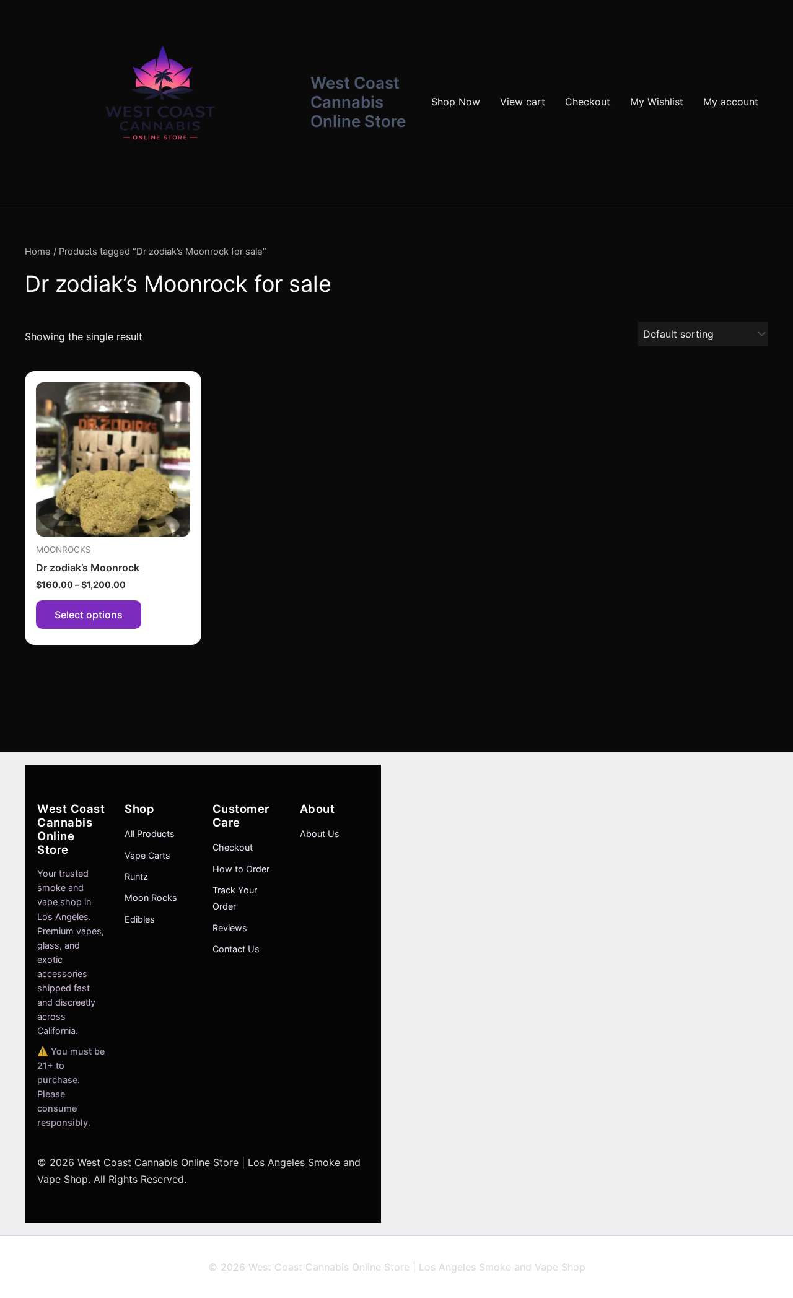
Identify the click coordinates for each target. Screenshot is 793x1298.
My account (730, 101)
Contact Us (236, 949)
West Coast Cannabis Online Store (358, 102)
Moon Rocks (151, 897)
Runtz (136, 876)
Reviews (229, 928)
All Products (150, 833)
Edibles (140, 919)
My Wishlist (656, 101)
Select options (89, 614)
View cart (522, 101)
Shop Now (455, 101)
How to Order (240, 869)
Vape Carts (147, 855)
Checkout (587, 101)
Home (38, 251)
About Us (320, 833)
